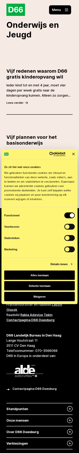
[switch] (69, 227)
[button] (60, 9)
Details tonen (59, 264)
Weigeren (39, 296)
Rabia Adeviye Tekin (36, 315)
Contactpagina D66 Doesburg (30, 320)
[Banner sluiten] (73, 154)
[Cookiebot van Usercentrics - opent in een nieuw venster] (49, 154)
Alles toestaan (39, 275)
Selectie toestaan (40, 285)
